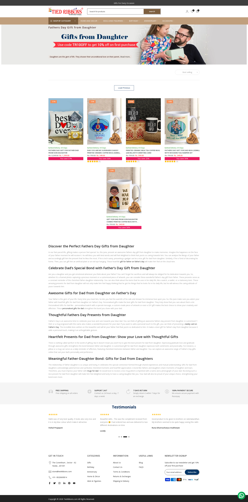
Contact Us (117, 467)
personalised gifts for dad (73, 308)
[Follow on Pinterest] (69, 483)
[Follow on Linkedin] (64, 483)
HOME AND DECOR (88, 21)
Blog (141, 462)
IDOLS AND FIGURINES (113, 21)
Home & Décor (93, 476)
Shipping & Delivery (121, 481)
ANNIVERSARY (150, 21)
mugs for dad (92, 371)
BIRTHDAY (133, 21)
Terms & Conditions (121, 472)
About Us (117, 462)
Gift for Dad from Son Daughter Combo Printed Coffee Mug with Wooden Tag (122, 221)
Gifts (89, 462)
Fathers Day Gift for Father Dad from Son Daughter (63, 151)
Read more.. (125, 56)
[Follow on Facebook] (49, 483)
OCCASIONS (167, 21)
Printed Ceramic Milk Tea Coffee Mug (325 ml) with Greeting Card (143, 151)
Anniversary (92, 472)
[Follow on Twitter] (54, 483)
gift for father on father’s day (132, 261)
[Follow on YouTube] (74, 483)
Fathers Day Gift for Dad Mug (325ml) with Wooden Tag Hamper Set (182, 151)
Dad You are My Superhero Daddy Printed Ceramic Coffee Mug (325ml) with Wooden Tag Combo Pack (103, 152)
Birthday (90, 467)
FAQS (141, 467)
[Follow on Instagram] (59, 483)
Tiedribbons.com (71, 499)
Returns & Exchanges (122, 476)
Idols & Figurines (94, 481)
